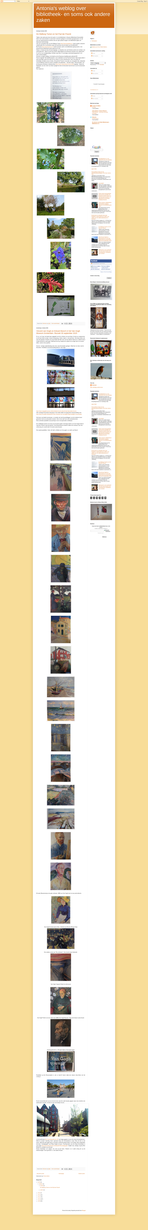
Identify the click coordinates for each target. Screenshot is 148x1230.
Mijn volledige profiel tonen (96, 387)
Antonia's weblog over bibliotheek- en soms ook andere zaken (73, 14)
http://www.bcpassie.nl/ (47, 46)
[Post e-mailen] (62, 323)
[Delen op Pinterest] (71, 323)
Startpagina (94, 41)
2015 (39, 1182)
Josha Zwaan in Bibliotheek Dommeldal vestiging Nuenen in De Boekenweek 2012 (105, 204)
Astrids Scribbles (96, 105)
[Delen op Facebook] (70, 323)
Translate (102, 64)
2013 (39, 1193)
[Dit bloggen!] (66, 323)
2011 (39, 1197)
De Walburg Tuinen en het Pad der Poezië (53, 34)
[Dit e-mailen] (65, 323)
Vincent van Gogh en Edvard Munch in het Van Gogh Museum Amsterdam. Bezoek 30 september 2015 (58, 332)
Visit (94, 89)
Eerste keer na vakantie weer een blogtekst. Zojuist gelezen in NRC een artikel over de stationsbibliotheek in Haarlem (100, 217)
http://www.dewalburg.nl (66, 43)
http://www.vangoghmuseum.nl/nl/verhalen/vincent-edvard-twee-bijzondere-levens (56, 411)
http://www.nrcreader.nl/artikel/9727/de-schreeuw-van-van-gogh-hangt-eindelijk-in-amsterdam (59, 414)
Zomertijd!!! (101, 183)
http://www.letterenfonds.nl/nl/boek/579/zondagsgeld (54, 1145)
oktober (41, 1184)
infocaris (94, 117)
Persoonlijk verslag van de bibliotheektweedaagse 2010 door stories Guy (101, 173)
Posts (93, 53)
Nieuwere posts (40, 1173)
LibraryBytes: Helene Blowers (99, 111)
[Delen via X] (68, 323)
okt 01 (41, 1190)
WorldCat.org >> (101, 533)
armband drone (95, 118)
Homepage (61, 1173)
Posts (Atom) (46, 1176)
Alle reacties (95, 56)
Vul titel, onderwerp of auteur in (101, 528)
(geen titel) (94, 169)
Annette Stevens (96, 263)
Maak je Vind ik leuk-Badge (106, 271)
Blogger (84, 1210)
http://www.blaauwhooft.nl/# (51, 1139)
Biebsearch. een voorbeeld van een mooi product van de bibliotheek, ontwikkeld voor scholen (105, 251)
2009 (39, 1201)
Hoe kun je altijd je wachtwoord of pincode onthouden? (105, 268)
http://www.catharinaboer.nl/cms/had (65, 64)
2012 (39, 1195)
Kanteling (94, 107)
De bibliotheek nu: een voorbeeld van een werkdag (105, 159)
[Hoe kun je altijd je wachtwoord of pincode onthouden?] (96, 269)
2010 (39, 1199)
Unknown (94, 385)
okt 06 (41, 1185)
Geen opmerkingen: (55, 323)
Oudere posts (81, 1173)
